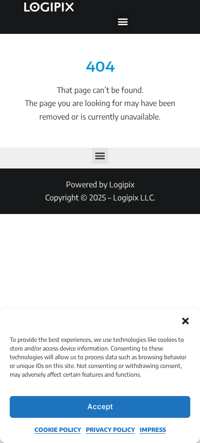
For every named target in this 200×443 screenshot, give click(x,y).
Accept (100, 406)
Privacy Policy (110, 429)
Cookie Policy (57, 429)
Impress (153, 429)
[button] (185, 321)
